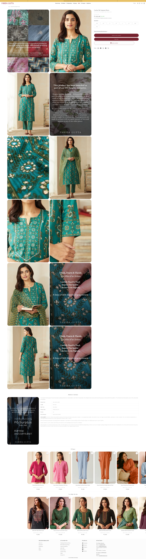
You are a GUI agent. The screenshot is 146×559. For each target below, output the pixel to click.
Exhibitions (41, 546)
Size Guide (96, 20)
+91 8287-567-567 (102, 544)
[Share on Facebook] (101, 48)
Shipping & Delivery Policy (65, 543)
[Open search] (138, 3)
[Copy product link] (108, 48)
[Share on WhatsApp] (98, 48)
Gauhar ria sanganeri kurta (15, 6)
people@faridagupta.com (103, 555)
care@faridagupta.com (102, 546)
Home (9, 6)
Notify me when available (116, 35)
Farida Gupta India (74, 557)
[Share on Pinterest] (106, 48)
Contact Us (62, 555)
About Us (40, 543)
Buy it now (116, 39)
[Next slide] (118, 470)
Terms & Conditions (64, 546)
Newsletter (41, 544)
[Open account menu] (142, 3)
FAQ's (61, 553)
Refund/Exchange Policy (65, 544)
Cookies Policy (63, 551)
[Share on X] (103, 48)
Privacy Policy (63, 549)
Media (40, 549)
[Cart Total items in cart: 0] (144, 3)
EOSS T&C (62, 548)
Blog (39, 548)
